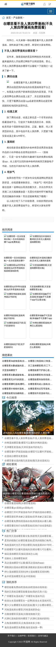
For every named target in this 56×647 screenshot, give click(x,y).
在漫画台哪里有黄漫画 (15, 456)
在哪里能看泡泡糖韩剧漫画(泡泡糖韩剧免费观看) (14, 393)
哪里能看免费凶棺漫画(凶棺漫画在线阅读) (25, 587)
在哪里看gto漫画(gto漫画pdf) (18, 508)
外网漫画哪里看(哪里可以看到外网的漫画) (25, 442)
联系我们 (32, 636)
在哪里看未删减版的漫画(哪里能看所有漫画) (14, 365)
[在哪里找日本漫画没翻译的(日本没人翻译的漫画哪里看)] (41, 245)
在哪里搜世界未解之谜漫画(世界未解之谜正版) (28, 516)
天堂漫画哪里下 (9, 370)
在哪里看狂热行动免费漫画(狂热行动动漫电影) (28, 525)
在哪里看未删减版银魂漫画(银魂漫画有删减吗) (14, 374)
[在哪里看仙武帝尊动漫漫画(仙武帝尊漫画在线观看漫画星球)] (15, 273)
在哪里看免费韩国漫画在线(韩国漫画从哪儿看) (28, 521)
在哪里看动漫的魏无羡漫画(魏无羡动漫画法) (27, 460)
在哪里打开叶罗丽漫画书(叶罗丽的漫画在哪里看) (29, 512)
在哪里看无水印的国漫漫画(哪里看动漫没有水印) (14, 379)
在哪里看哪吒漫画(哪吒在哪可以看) (14, 383)
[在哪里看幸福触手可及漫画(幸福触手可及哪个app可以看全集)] (41, 302)
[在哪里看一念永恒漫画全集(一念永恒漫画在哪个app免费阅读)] (15, 245)
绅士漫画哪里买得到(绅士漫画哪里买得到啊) (27, 571)
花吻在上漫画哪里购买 (15, 558)
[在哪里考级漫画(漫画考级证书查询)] (15, 302)
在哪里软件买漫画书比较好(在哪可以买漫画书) (40, 393)
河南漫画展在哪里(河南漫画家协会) (22, 609)
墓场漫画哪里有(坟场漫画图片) (40, 374)
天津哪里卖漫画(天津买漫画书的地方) (23, 447)
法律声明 (22, 636)
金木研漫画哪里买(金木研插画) (20, 576)
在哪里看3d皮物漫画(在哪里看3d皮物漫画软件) (14, 360)
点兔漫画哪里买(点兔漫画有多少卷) (22, 623)
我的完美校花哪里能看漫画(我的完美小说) (25, 591)
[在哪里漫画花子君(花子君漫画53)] (15, 331)
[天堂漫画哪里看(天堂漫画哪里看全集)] (41, 273)
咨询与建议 (43, 636)
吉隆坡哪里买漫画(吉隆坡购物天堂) (22, 614)
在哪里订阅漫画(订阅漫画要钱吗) (40, 360)
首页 (8, 17)
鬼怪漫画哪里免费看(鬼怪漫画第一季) (23, 627)
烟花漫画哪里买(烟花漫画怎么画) (21, 553)
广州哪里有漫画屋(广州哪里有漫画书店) (24, 596)
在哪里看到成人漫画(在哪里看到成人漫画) (40, 383)
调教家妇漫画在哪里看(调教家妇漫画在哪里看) (28, 567)
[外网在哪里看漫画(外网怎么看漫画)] (41, 331)
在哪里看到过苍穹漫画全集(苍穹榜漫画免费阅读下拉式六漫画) (40, 388)
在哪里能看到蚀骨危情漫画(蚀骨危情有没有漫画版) (40, 379)
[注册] (49, 4)
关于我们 (11, 636)
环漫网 (26, 642)
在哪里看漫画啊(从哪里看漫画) (20, 503)
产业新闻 (17, 17)
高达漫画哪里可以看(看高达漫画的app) (24, 562)
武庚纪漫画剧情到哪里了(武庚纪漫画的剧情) (27, 618)
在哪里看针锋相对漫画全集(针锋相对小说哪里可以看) (14, 388)
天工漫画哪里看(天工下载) (40, 365)
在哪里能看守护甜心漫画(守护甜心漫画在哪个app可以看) (40, 370)
